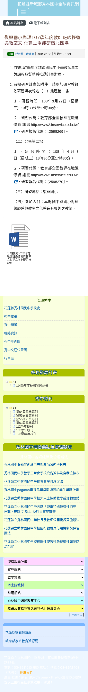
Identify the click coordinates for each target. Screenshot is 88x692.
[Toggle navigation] (23, 12)
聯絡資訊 (10, 333)
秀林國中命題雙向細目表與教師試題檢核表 (35, 465)
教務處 (30, 53)
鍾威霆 (19, 53)
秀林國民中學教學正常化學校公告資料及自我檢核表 (41, 473)
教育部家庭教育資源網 (21, 641)
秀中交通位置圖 (15, 350)
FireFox (56, 677)
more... (76, 615)
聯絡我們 (26, 672)
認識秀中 (44, 300)
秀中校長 (10, 316)
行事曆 (9, 358)
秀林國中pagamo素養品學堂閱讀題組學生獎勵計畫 (41, 490)
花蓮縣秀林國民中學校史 (22, 308)
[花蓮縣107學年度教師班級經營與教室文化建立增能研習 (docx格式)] (19, 237)
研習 (10, 53)
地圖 (10, 672)
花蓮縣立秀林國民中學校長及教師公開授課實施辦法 (41, 520)
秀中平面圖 (12, 341)
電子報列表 (41, 23)
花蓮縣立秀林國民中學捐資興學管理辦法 (33, 481)
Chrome (41, 677)
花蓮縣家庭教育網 (18, 632)
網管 (24, 677)
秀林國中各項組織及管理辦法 (44, 457)
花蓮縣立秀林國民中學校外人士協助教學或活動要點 (41, 498)
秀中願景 (10, 325)
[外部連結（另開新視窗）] (16, 131)
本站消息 (16, 23)
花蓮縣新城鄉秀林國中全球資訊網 (48, 4)
